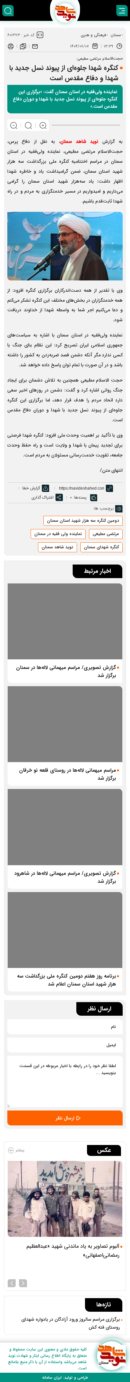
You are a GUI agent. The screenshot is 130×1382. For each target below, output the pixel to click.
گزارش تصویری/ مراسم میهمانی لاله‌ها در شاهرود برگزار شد (65, 877)
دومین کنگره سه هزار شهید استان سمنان (83, 520)
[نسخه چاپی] (10, 46)
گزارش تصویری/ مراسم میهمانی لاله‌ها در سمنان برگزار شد (66, 672)
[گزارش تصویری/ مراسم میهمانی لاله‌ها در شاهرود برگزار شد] (65, 827)
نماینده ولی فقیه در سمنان (58, 533)
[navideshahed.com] (111, 1355)
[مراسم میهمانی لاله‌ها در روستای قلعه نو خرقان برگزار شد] (65, 724)
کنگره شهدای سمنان (101, 547)
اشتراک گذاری (42, 497)
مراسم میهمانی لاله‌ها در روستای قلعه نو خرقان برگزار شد (67, 774)
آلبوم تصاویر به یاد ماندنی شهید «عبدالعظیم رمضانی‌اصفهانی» (72, 1250)
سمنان (116, 35)
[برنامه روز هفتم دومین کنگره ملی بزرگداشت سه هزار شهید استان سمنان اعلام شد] (65, 930)
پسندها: (80, 497)
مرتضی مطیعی (106, 533)
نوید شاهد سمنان (57, 547)
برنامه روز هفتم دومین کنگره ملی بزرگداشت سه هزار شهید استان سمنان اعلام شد (66, 980)
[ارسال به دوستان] (35, 46)
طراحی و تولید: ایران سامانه (65, 1377)
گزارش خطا (31, 488)
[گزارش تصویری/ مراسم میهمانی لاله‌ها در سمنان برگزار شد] (65, 621)
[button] (23, 1282)
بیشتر (19, 1150)
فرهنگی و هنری (93, 35)
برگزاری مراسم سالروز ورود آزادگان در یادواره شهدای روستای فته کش (70, 1323)
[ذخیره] (23, 46)
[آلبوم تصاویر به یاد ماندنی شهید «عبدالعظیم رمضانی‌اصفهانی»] (65, 1199)
